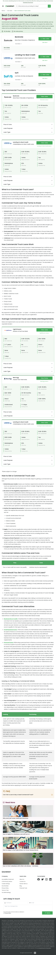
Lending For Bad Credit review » (44, 146)
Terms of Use (5, 890)
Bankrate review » (44, 99)
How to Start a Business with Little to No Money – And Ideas (20, 866)
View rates (44, 96)
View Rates (44, 378)
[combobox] (31, 6)
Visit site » (45, 42)
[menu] (3, 6)
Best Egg (16, 377)
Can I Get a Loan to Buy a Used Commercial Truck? (18, 794)
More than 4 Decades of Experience (25, 40)
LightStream (17, 329)
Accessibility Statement (8, 879)
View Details (17, 43)
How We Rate (5, 886)
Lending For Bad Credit (20, 142)
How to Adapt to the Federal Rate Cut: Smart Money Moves (20, 850)
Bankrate (16, 96)
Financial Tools (23, 888)
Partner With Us (23, 883)
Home (3, 10)
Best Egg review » (44, 381)
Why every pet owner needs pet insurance (15, 818)
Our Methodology (6, 892)
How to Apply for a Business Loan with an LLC (16, 834)
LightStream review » (44, 333)
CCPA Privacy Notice (7, 881)
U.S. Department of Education (44, 948)
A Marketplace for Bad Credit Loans (25, 58)
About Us (22, 879)
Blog (21, 886)
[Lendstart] (9, 6)
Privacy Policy (5, 888)
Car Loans (9, 10)
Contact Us (22, 881)
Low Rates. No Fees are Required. (24, 76)
